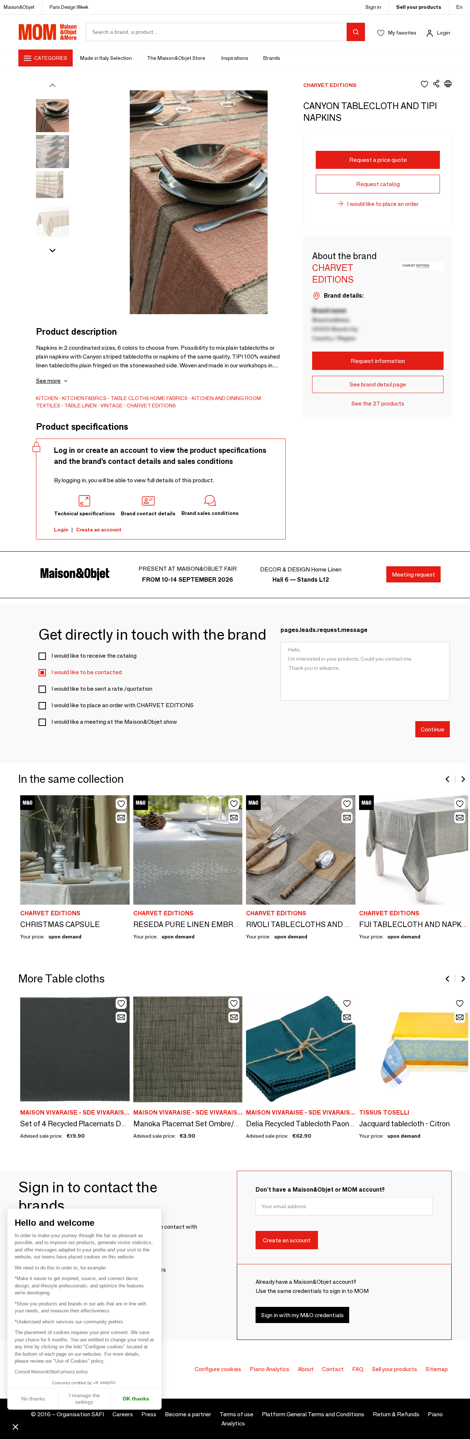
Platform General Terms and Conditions (313, 1414)
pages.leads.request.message (324, 629)
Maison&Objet (19, 7)
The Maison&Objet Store (176, 58)
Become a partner (188, 1414)
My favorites (402, 32)
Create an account (99, 529)
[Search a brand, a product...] (356, 32)
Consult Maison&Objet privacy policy (51, 1371)
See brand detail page (378, 384)
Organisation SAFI (80, 1414)
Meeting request (413, 574)
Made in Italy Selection (106, 58)
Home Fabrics (169, 398)
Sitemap (437, 1369)
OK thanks (136, 1399)
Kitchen (47, 398)
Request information (378, 360)
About (306, 1369)
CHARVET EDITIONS (151, 405)
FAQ (358, 1369)
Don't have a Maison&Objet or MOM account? (320, 1189)
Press (148, 1414)
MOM (47, 32)
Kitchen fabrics (84, 398)
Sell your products (418, 7)
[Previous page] (448, 779)
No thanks (33, 1399)
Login (443, 32)
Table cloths (130, 398)
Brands (271, 58)
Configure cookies (218, 1369)
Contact (333, 1369)
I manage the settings (84, 1398)
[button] (15, 1426)
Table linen (80, 405)
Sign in (373, 7)
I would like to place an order (383, 203)
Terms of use (236, 1414)
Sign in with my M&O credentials (302, 1314)
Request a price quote (378, 159)
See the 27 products (377, 403)
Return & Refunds (396, 1414)
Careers (122, 1414)
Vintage (112, 405)
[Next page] (462, 779)
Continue (432, 729)
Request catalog (378, 184)
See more (48, 380)
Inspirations (234, 58)
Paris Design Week (69, 7)
